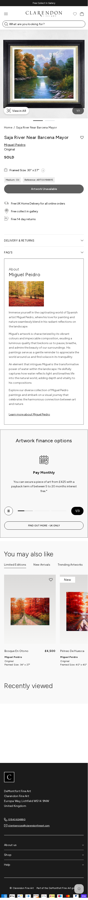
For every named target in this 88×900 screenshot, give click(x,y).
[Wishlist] (75, 14)
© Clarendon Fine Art (22, 888)
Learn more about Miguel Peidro (29, 414)
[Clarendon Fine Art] (44, 777)
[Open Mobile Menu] (6, 14)
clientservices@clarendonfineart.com (29, 825)
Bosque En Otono (16, 651)
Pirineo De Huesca (72, 651)
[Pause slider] (8, 511)
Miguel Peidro (15, 145)
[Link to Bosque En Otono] (30, 611)
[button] (82, 137)
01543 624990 (17, 819)
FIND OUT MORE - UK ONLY (44, 525)
